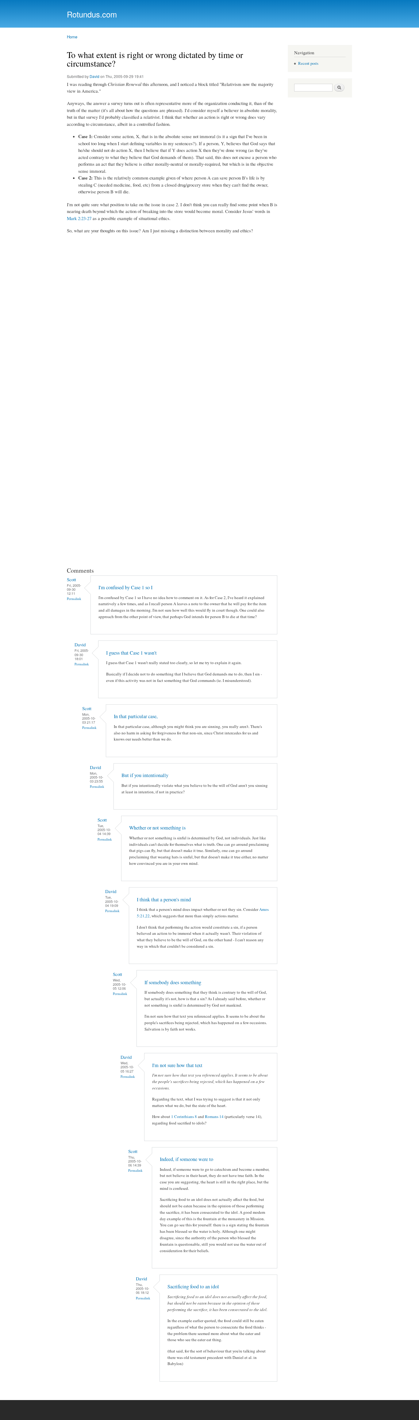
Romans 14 (214, 1116)
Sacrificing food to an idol (193, 1286)
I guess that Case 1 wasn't (131, 652)
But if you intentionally (144, 775)
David (94, 76)
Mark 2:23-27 (79, 218)
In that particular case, (136, 716)
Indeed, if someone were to (186, 1159)
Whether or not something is (157, 827)
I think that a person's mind (164, 899)
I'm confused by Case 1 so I (125, 587)
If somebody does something (172, 982)
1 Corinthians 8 (184, 1116)
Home (72, 37)
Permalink (74, 598)
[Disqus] (173, 316)
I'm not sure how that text (177, 1065)
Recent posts (308, 63)
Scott (71, 579)
